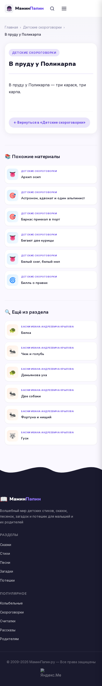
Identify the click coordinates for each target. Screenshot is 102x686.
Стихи (5, 553)
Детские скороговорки (42, 27)
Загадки (6, 571)
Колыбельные (11, 603)
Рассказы (7, 630)
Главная (11, 27)
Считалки (7, 621)
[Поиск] (52, 8)
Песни (5, 562)
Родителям (9, 639)
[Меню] (64, 8)
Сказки (5, 545)
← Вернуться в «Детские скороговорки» (49, 122)
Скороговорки (12, 612)
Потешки (7, 580)
